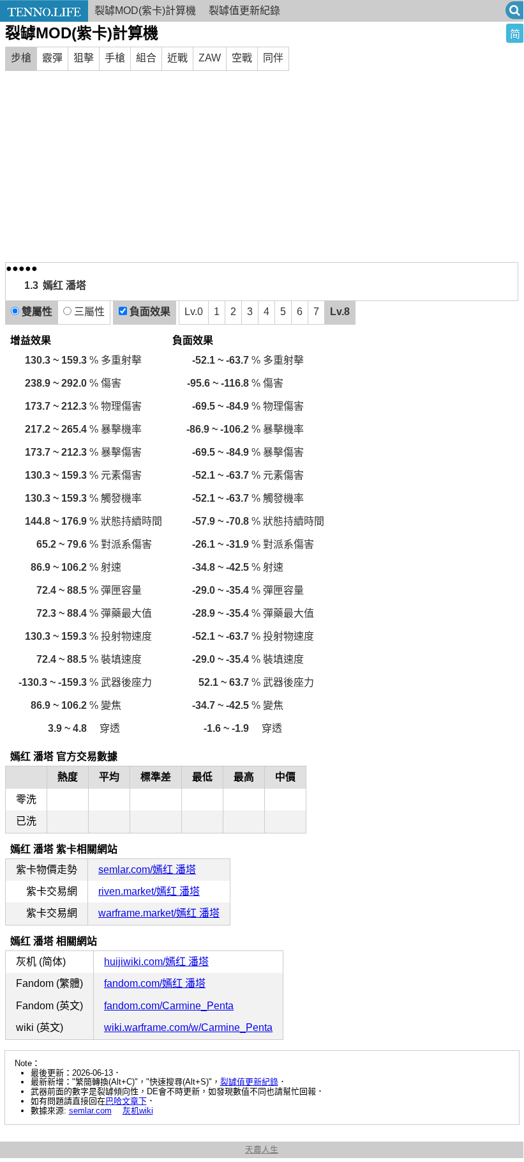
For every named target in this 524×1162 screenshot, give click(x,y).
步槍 (21, 57)
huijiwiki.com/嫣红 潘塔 (156, 961)
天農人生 (261, 1149)
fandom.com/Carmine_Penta (169, 1005)
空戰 (242, 57)
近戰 (177, 57)
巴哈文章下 (126, 1101)
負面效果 (148, 311)
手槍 (115, 57)
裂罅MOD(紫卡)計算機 (145, 10)
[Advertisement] (261, 166)
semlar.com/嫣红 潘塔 (147, 869)
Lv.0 (193, 311)
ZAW (209, 57)
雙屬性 (35, 311)
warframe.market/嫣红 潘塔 (159, 913)
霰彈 (52, 57)
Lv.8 (340, 311)
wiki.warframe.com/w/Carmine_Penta (188, 1027)
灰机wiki (138, 1110)
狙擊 (83, 57)
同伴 (273, 57)
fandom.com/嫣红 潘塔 (155, 983)
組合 (146, 57)
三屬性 (88, 311)
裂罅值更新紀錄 (249, 1082)
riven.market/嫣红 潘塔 (149, 891)
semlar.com (90, 1110)
